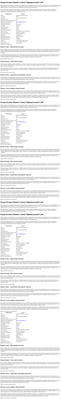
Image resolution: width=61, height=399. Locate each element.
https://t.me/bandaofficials (21, 21)
